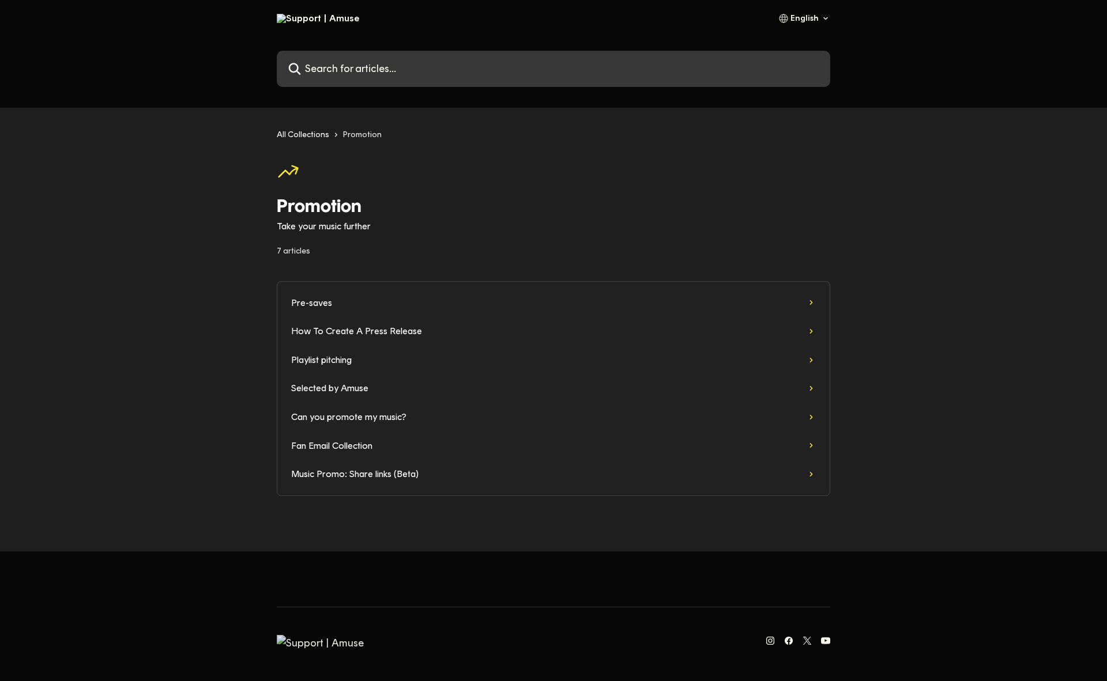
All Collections (303, 134)
